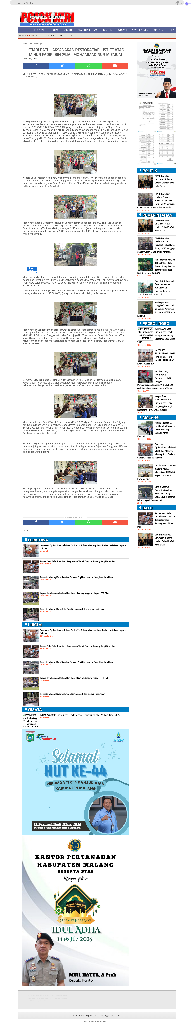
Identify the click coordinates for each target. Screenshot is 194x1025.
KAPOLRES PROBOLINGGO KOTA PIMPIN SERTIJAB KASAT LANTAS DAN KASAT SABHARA (156, 356)
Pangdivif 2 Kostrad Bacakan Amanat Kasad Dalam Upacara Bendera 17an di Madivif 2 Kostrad (155, 287)
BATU (172, 30)
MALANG (159, 30)
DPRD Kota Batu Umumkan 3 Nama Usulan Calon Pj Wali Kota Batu (164, 181)
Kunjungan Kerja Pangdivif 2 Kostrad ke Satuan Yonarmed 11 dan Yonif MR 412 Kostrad (156, 309)
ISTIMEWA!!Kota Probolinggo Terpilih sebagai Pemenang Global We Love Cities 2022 (80, 715)
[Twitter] (62, 66)
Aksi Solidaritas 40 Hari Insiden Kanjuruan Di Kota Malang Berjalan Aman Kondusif (156, 429)
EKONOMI (107, 30)
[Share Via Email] (115, 66)
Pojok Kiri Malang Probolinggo (97, 1016)
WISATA (122, 30)
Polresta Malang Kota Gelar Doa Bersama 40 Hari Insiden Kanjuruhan (72, 609)
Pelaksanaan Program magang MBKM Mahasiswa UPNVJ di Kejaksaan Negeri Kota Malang (156, 472)
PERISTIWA (37, 30)
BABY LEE (93, 1021)
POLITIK (68, 30)
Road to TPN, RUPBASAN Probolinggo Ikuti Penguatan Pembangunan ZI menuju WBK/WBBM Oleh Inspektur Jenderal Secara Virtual (155, 380)
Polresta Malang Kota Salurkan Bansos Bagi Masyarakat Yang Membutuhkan (76, 577)
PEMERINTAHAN (87, 30)
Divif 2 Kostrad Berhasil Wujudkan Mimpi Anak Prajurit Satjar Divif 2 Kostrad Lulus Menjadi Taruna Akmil (156, 493)
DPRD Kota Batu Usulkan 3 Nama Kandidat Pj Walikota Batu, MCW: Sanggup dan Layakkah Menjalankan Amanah (156, 200)
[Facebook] (36, 66)
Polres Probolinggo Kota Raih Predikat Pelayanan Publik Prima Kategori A (58, 35)
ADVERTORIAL (140, 30)
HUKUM (53, 30)
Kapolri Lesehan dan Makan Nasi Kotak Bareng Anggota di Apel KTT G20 (74, 593)
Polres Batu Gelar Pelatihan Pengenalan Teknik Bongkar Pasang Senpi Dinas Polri (78, 561)
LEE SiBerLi (117, 1016)
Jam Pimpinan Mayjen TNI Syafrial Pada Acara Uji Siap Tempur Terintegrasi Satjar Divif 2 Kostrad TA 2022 (156, 266)
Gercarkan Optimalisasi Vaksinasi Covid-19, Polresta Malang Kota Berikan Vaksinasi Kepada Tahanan (83, 547)
